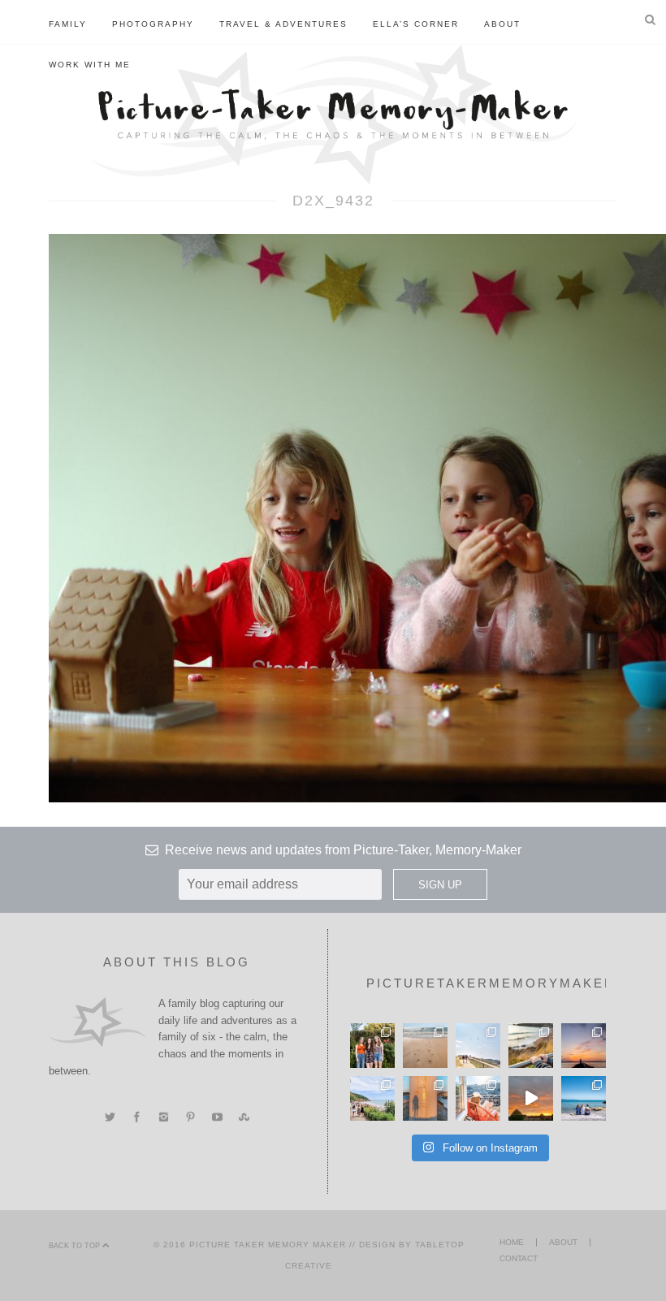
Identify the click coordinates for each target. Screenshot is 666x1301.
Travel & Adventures (283, 23)
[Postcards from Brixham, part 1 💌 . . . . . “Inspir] (583, 1098)
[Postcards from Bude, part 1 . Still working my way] (478, 1045)
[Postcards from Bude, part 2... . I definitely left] (425, 1045)
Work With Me (90, 64)
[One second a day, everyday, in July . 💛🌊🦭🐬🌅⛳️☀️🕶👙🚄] (530, 1098)
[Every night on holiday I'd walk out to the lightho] (425, 1098)
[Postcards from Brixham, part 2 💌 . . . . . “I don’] (372, 1098)
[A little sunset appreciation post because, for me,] (583, 1045)
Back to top (75, 1246)
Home (512, 1242)
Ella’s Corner (416, 23)
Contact (519, 1258)
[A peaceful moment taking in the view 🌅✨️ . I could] (530, 1045)
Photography (153, 23)
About (502, 23)
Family (68, 23)
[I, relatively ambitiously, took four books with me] (478, 1098)
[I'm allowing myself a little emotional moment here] (372, 1045)
